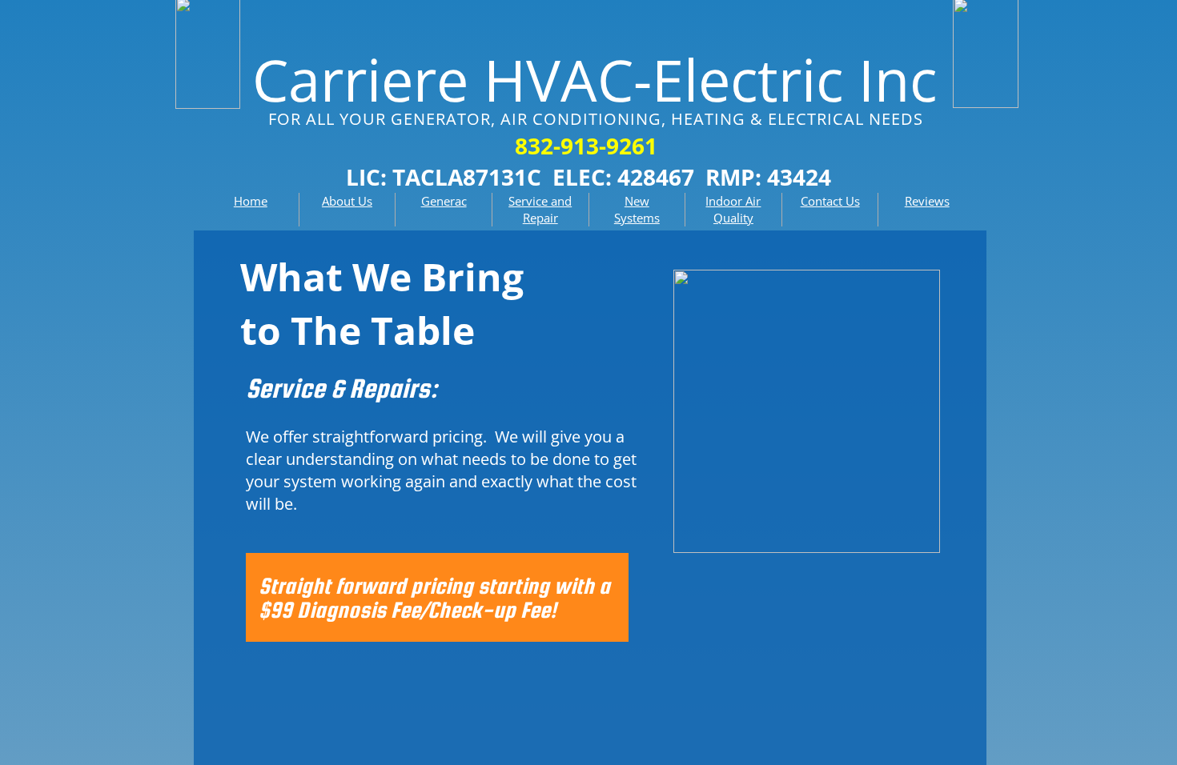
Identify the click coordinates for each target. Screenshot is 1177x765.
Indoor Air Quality (733, 209)
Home (250, 201)
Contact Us (830, 201)
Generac (444, 201)
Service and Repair (540, 209)
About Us (347, 201)
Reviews (927, 201)
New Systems (637, 209)
